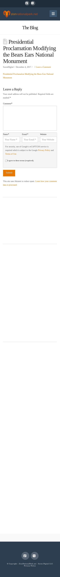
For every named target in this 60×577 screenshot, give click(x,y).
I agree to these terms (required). (20, 160)
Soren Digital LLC (45, 564)
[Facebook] (27, 3)
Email (25, 134)
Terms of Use (10, 154)
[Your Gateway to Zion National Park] (20, 14)
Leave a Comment (43, 67)
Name (6, 134)
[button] (53, 13)
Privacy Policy (44, 150)
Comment (7, 104)
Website (43, 134)
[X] (33, 3)
